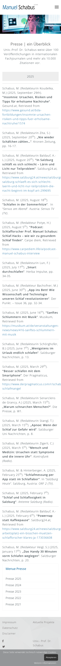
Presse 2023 (13, 591)
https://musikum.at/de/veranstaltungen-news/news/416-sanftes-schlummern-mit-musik (30, 330)
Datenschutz (10, 628)
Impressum (9, 622)
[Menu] (57, 7)
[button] (29, 31)
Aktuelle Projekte (43, 622)
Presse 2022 (13, 598)
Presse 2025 (13, 579)
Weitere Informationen (45, 662)
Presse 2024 (13, 585)
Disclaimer (9, 633)
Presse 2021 (13, 604)
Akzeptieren (51, 657)
